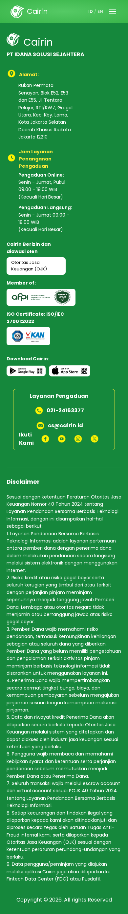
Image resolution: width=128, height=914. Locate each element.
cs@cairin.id (65, 425)
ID (90, 11)
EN (100, 11)
